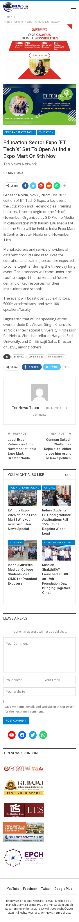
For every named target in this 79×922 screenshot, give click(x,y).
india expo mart (56, 356)
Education (46, 132)
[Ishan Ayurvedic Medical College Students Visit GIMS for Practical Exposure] (22, 550)
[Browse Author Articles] (39, 392)
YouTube (13, 889)
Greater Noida (36, 356)
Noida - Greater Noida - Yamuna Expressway (20, 132)
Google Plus (63, 889)
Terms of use (62, 913)
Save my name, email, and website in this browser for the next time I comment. (39, 709)
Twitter (46, 889)
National (49, 487)
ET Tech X (19, 356)
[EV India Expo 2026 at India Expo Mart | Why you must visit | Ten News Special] (22, 495)
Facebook (30, 889)
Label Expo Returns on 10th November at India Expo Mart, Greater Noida (22, 449)
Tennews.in (13, 901)
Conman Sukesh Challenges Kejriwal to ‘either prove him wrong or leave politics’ (57, 449)
